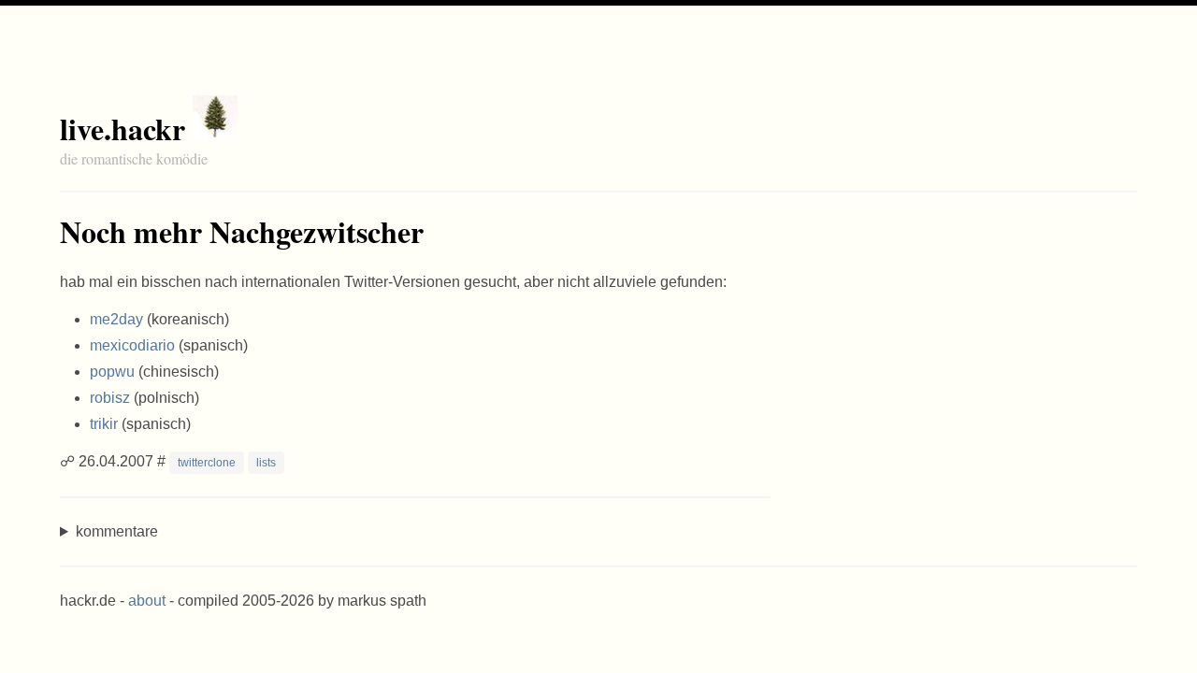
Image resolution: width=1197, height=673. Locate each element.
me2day (116, 319)
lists (266, 462)
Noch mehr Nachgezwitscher (242, 231)
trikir (104, 424)
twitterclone (207, 462)
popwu (112, 371)
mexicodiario (132, 345)
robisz (110, 398)
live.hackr (122, 128)
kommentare (117, 531)
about (147, 601)
